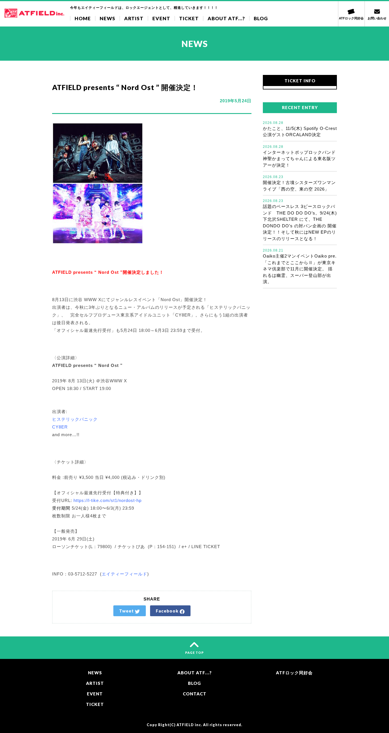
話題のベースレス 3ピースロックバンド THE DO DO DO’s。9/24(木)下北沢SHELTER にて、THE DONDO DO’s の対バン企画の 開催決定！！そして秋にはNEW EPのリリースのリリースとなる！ (300, 220)
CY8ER (60, 426)
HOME (83, 18)
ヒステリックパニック (75, 419)
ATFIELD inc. (189, 725)
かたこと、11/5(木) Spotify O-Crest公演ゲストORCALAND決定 (300, 129)
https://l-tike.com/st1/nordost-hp (107, 500)
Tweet (127, 610)
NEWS (107, 18)
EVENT (161, 18)
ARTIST (134, 18)
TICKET (189, 18)
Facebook (168, 610)
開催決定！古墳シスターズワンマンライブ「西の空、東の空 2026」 (299, 183)
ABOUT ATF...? (226, 18)
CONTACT (194, 693)
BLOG (261, 18)
